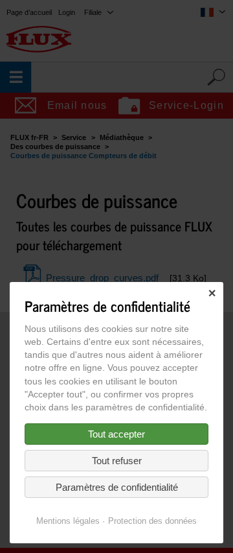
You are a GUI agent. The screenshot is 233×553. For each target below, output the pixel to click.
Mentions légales (68, 521)
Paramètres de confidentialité (117, 487)
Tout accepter (116, 434)
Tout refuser (117, 460)
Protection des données (152, 521)
